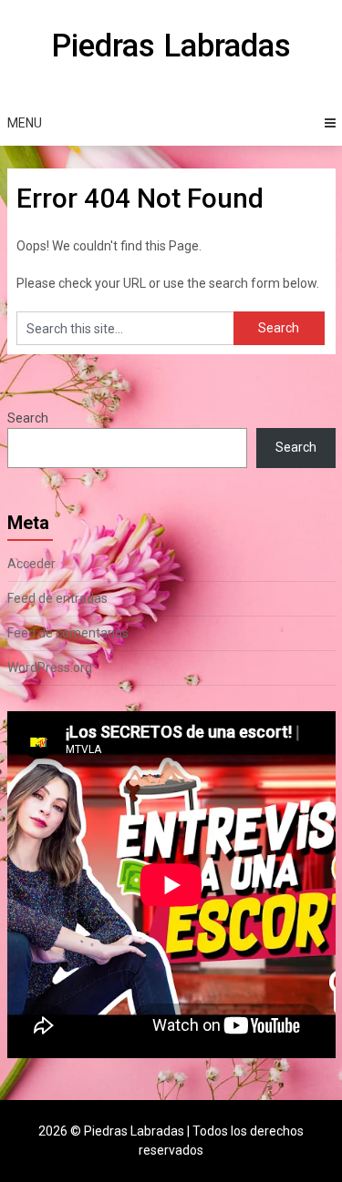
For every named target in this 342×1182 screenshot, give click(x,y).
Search (27, 418)
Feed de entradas (57, 598)
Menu (24, 123)
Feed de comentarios (68, 633)
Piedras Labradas (171, 46)
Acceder (31, 563)
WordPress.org (49, 667)
